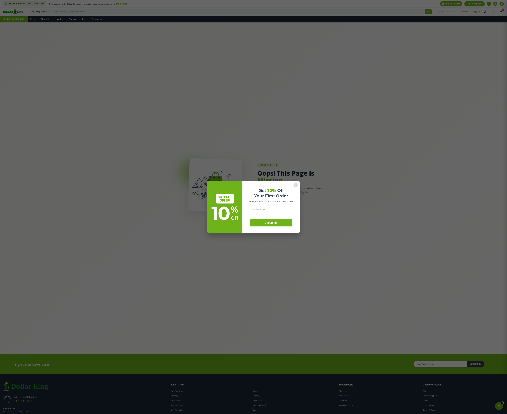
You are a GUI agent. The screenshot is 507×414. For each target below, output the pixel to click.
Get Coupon (271, 222)
